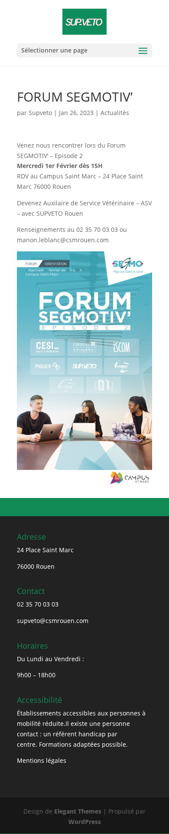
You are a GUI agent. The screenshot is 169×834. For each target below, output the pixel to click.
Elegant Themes (77, 811)
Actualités (115, 113)
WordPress (84, 822)
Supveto (40, 113)
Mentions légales (41, 760)
